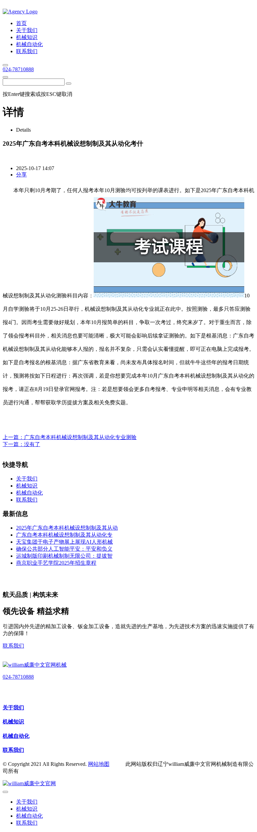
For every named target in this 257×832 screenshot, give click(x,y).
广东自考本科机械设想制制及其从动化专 (64, 535)
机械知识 (13, 721)
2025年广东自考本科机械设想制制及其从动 (67, 528)
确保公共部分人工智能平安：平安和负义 (64, 549)
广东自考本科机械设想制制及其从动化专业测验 (80, 437)
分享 (21, 174)
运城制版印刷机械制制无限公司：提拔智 (64, 556)
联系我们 (13, 646)
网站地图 (98, 764)
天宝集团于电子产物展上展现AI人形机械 (64, 542)
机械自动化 (16, 736)
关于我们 (13, 707)
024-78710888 (18, 69)
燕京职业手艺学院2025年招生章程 (56, 563)
